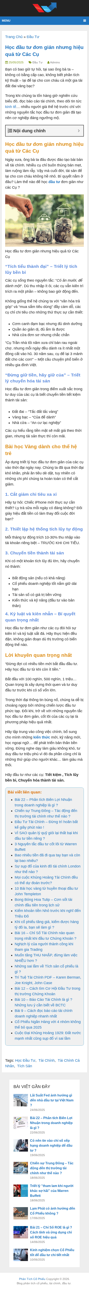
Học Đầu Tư (25, 1060)
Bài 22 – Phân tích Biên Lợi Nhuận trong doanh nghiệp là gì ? (51, 1123)
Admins (55, 62)
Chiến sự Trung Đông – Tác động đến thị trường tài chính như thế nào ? (51, 1168)
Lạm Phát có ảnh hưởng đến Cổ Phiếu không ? (52, 1211)
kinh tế (10, 107)
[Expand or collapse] (78, 130)
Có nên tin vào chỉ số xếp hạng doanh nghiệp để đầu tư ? (51, 1145)
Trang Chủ (14, 37)
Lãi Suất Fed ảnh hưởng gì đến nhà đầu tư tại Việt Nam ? (51, 1100)
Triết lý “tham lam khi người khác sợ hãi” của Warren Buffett (51, 1190)
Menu (6, 20)
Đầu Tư (33, 37)
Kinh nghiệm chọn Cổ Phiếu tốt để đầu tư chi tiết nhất (52, 1252)
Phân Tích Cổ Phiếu (32, 1279)
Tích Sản (24, 1066)
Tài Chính (46, 1060)
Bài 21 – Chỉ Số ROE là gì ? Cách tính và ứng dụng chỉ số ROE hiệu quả (51, 1232)
